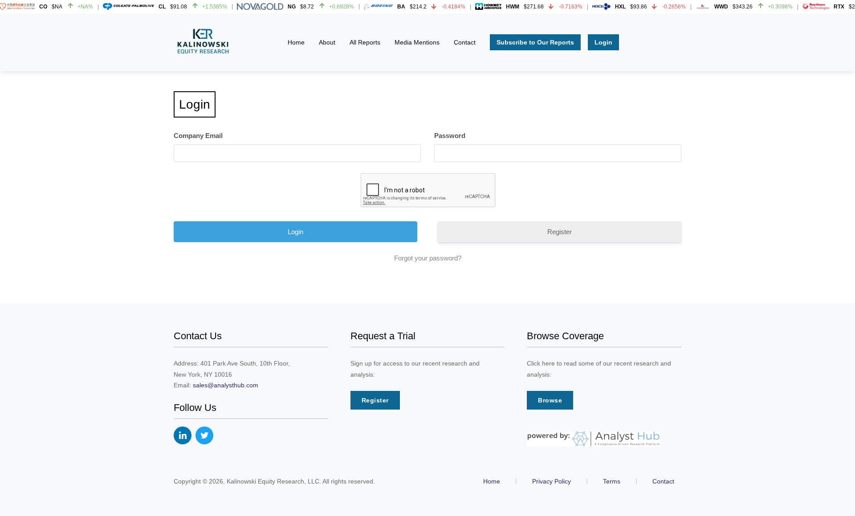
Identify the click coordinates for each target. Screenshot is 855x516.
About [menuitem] (327, 42)
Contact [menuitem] (465, 42)
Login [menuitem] (603, 42)
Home (491, 481)
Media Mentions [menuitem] (417, 42)
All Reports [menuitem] (365, 42)
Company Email (198, 135)
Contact (663, 481)
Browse (550, 400)
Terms (611, 481)
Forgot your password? (427, 258)
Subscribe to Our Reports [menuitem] (535, 42)
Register (559, 232)
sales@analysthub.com (225, 385)
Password (449, 135)
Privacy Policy (551, 481)
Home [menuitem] (296, 42)
